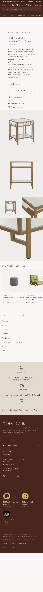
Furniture (12, 15)
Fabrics (31, 15)
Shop (5, 440)
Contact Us (7, 471)
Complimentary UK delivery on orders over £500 (21, 1)
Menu (4, 5)
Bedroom (25, 32)
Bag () (38, 5)
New (3, 15)
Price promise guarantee (21, 3)
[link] (14, 287)
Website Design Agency (10, 548)
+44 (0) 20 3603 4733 (24, 377)
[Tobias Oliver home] (21, 5)
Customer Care (10, 445)
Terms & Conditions (9, 543)
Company (7, 451)
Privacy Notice (22, 543)
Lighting (21, 15)
